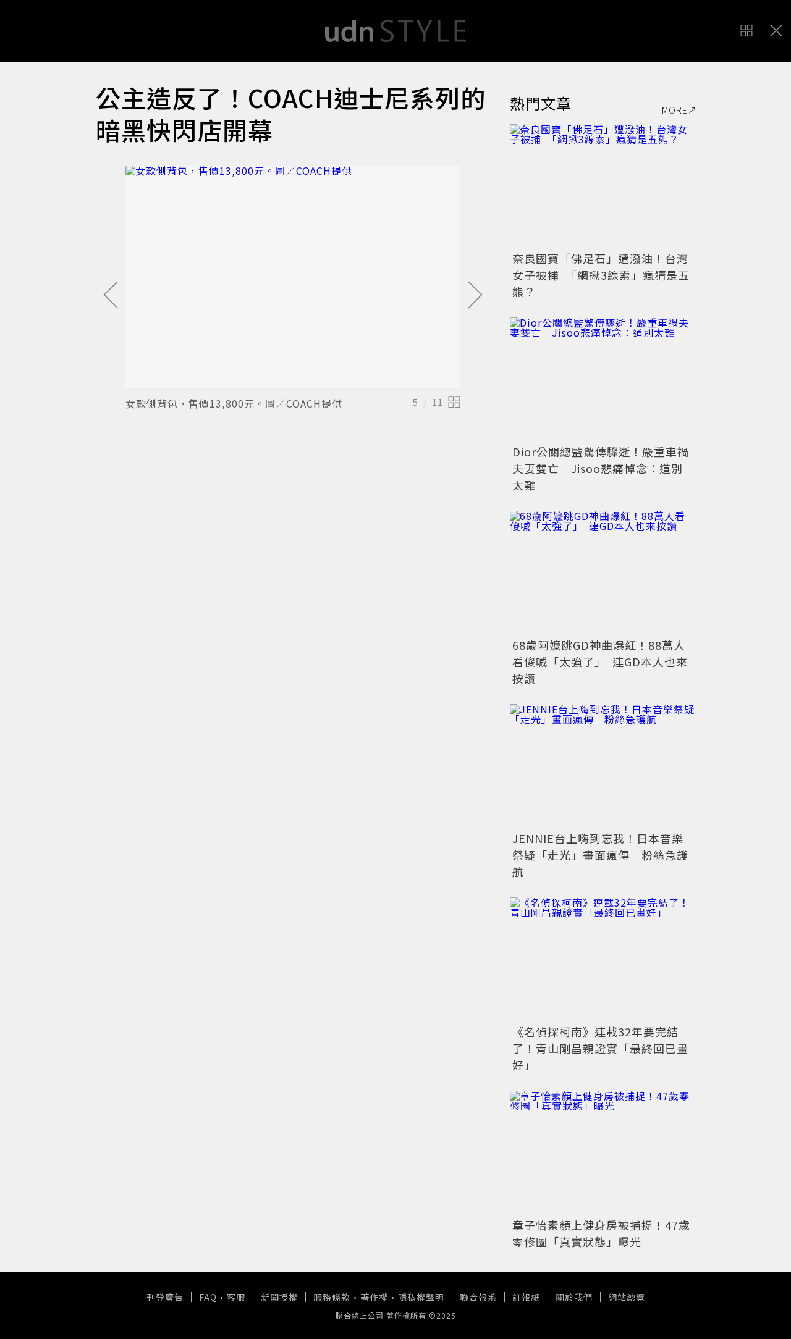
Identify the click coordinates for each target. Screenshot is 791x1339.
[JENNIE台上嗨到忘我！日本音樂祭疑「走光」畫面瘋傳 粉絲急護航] (602, 766)
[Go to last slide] (110, 296)
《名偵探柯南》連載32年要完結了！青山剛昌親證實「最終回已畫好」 (600, 1048)
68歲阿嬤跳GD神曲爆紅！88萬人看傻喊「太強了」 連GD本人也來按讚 (600, 661)
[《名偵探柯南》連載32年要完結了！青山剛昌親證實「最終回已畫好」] (602, 959)
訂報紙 (526, 1297)
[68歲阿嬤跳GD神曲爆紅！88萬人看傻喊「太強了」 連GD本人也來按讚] (602, 572)
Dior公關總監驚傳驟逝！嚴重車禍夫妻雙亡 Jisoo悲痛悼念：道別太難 (600, 468)
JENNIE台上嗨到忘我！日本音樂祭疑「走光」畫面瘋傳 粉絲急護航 (600, 854)
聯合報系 (478, 1297)
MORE (675, 110)
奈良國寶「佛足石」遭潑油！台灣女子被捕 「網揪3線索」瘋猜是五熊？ (601, 275)
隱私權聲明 (421, 1297)
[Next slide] (475, 296)
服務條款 (331, 1297)
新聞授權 (279, 1297)
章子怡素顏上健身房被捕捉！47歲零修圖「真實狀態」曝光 (601, 1233)
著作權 (374, 1297)
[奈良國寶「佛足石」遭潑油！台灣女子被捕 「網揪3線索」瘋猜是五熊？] (602, 186)
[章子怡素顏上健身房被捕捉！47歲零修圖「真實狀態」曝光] (602, 1152)
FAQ (208, 1297)
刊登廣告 (165, 1297)
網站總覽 (626, 1297)
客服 (236, 1297)
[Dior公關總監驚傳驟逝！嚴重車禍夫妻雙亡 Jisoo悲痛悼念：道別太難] (602, 379)
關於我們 (574, 1297)
